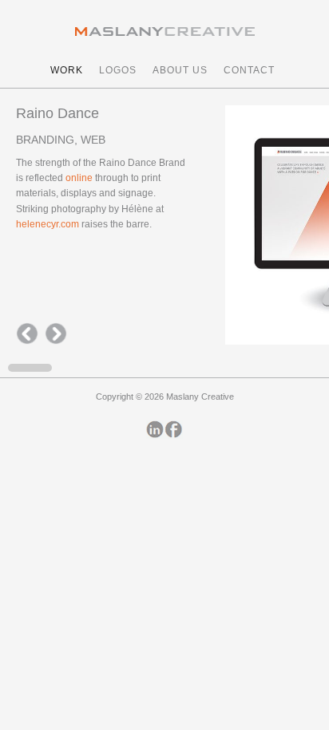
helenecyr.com (48, 224)
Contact (249, 70)
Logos (118, 70)
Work (66, 70)
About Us (180, 70)
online (79, 177)
